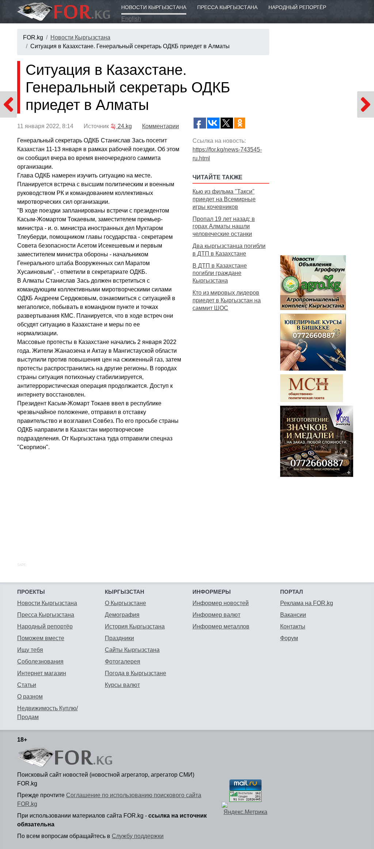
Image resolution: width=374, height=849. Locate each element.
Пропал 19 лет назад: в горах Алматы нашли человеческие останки (223, 226)
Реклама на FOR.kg (306, 603)
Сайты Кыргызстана (132, 650)
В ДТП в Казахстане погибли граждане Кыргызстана (219, 273)
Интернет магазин (41, 673)
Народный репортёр (297, 7)
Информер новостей (220, 603)
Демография (122, 615)
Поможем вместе (40, 638)
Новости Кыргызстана (153, 7)
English (131, 19)
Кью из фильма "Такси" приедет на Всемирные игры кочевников (224, 199)
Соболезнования (40, 661)
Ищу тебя (30, 650)
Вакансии (293, 615)
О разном (30, 696)
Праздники (119, 638)
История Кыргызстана (135, 626)
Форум (289, 638)
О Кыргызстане (125, 603)
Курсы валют (122, 685)
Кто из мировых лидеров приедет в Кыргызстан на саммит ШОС (226, 300)
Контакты (292, 626)
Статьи (26, 685)
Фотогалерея (122, 661)
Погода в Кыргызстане (135, 673)
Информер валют (216, 615)
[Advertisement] (230, 428)
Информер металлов (220, 626)
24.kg (124, 126)
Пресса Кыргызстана (227, 7)
